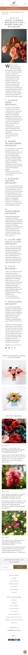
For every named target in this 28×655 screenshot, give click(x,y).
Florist (11, 345)
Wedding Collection (14, 584)
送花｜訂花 (14, 622)
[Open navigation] (3, 3)
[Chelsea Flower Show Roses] (14, 477)
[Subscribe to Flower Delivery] (14, 347)
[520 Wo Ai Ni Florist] (14, 431)
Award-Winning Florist (14, 614)
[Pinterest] (8, 347)
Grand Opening (14, 589)
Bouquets (14, 578)
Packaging (14, 603)
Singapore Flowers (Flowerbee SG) (14, 620)
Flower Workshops (14, 608)
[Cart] (24, 3)
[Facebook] (6, 347)
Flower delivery (18, 345)
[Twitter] (11, 347)
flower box (11, 235)
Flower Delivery (5, 12)
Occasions (14, 592)
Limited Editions (14, 581)
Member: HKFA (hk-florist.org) (14, 617)
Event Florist (14, 611)
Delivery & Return (14, 605)
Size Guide (14, 600)
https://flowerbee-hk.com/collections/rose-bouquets (12, 135)
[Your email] (7, 567)
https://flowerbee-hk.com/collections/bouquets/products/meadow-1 (13, 172)
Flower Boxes (14, 586)
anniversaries (18, 111)
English (13, 635)
